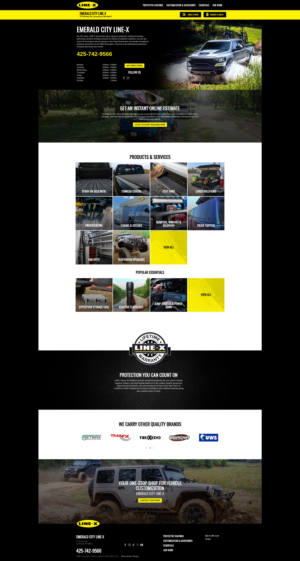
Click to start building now (150, 125)
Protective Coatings (173, 536)
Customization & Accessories (178, 540)
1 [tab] (147, 449)
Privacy (136, 556)
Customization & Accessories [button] (181, 5)
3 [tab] (154, 449)
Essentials (204, 5)
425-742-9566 (94, 54)
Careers (208, 538)
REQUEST (216, 14)
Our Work (217, 5)
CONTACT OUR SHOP (150, 500)
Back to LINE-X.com (212, 535)
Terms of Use (126, 556)
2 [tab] (151, 449)
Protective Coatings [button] (153, 5)
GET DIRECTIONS (134, 66)
